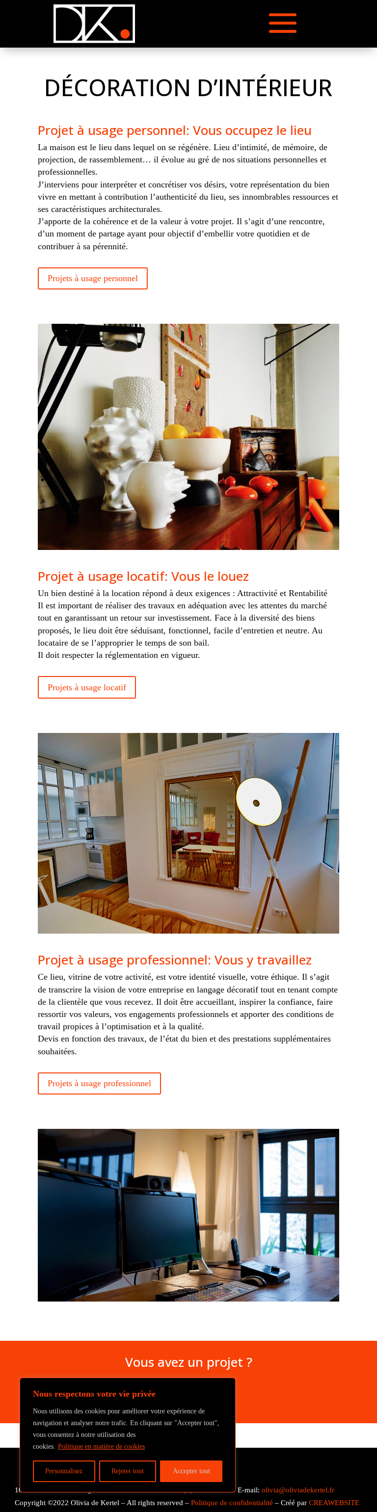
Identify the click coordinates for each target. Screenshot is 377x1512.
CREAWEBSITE (334, 1503)
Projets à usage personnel (93, 278)
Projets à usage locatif (87, 687)
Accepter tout (191, 1471)
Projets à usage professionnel (99, 1083)
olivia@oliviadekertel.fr (298, 1490)
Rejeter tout (127, 1471)
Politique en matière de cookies (101, 1446)
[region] (128, 1435)
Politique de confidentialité (232, 1503)
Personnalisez (63, 1471)
